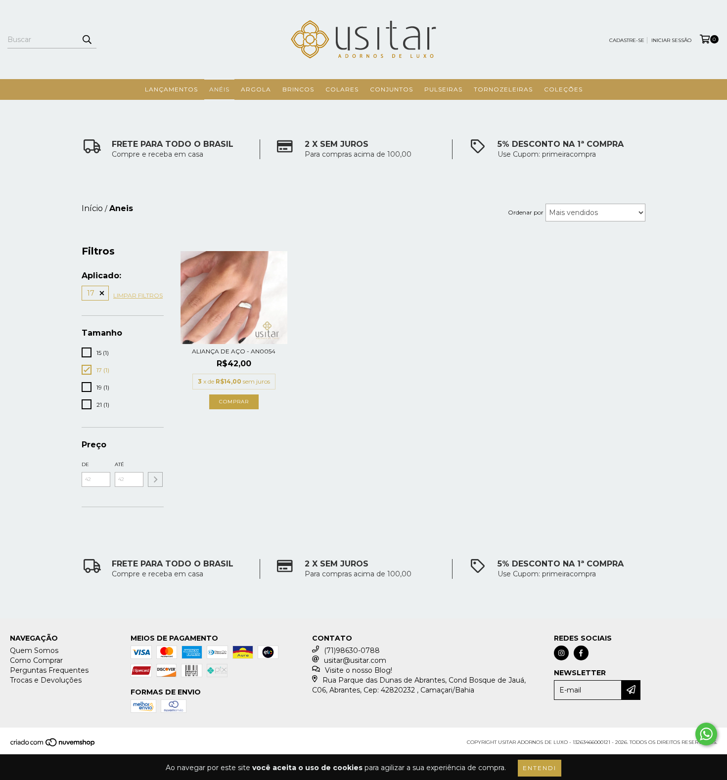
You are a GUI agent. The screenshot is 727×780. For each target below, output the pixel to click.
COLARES (342, 89)
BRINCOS (298, 89)
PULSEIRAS (443, 89)
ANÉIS (219, 89)
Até (119, 464)
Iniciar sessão (671, 40)
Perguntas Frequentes (49, 670)
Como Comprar (36, 660)
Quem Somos (34, 650)
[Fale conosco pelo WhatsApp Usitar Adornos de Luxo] (706, 734)
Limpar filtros (138, 295)
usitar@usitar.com (355, 660)
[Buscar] (86, 39)
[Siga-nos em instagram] (561, 653)
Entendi (539, 768)
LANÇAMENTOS (171, 89)
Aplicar (155, 479)
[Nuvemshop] (53, 745)
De (85, 464)
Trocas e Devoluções (46, 680)
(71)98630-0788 (352, 650)
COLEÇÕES (563, 89)
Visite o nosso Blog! (358, 670)
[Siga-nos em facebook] (581, 653)
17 (90, 293)
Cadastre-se (626, 40)
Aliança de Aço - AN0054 (233, 351)
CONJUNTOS (391, 89)
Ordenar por (526, 212)
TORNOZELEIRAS (503, 89)
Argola (256, 89)
